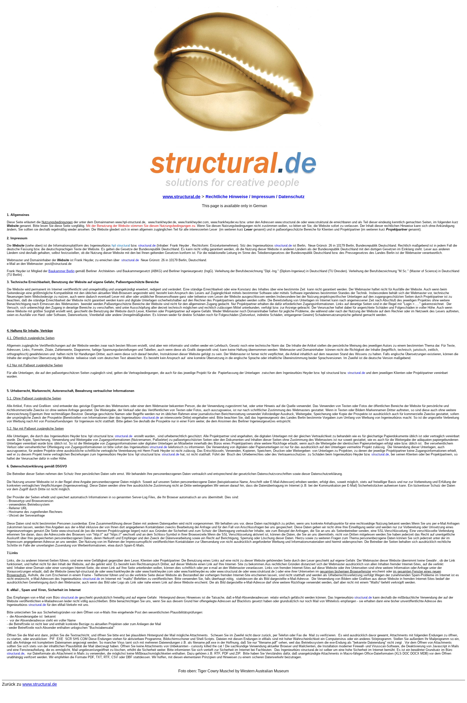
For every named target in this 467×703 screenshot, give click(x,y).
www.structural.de (39, 684)
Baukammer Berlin (61, 271)
